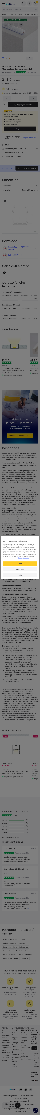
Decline (20, 575)
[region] (20, 557)
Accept (20, 563)
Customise (20, 569)
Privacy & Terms (23, 558)
